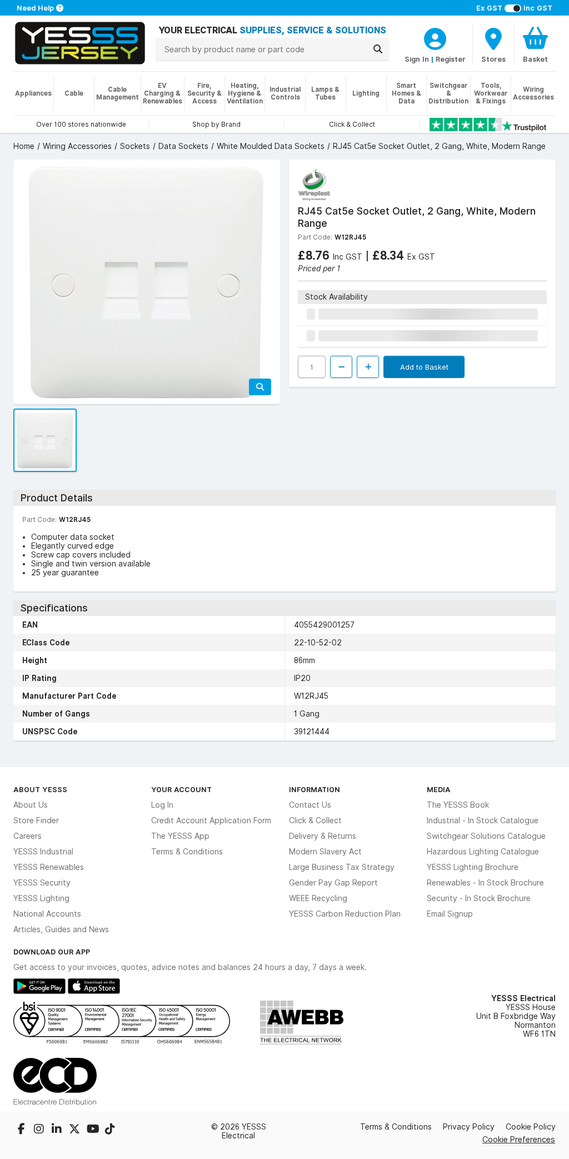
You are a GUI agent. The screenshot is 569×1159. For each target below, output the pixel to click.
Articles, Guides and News (61, 929)
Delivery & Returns (322, 836)
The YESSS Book (458, 804)
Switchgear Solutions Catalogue (486, 836)
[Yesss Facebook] (22, 1130)
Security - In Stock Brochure (479, 898)
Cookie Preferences (518, 1139)
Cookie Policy (531, 1126)
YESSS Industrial (43, 851)
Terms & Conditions (187, 851)
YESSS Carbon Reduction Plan (345, 913)
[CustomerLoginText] (435, 37)
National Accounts (47, 913)
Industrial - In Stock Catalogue (482, 820)
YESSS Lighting (41, 898)
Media (439, 789)
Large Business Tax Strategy (342, 867)
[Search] (378, 49)
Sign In (417, 58)
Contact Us (310, 804)
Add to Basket (424, 366)
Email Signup (450, 913)
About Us (30, 804)
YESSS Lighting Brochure (472, 867)
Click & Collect (315, 820)
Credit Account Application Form (211, 820)
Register (451, 58)
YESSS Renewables (48, 867)
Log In (162, 804)
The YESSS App (180, 836)
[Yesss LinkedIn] (58, 1130)
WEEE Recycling (318, 898)
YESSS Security (42, 882)
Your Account (181, 789)
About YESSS (40, 789)
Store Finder (36, 820)
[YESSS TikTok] (110, 1130)
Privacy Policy (469, 1126)
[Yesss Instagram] (40, 1130)
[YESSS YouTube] (93, 1130)
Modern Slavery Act (325, 851)
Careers (27, 836)
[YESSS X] (75, 1130)
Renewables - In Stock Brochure (485, 882)
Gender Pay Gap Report (333, 882)
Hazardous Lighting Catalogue (483, 851)
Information (314, 789)
